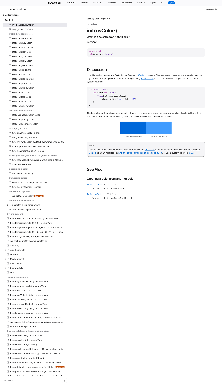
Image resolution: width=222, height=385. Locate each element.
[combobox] (32, 380)
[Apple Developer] (55, 3)
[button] (162, 3)
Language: (210, 9)
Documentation (16, 9)
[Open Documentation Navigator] (4, 9)
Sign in (171, 3)
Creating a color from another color (111, 178)
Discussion (97, 69)
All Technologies (12, 15)
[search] (31, 380)
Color (97, 19)
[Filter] (32, 380)
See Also (95, 169)
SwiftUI (90, 19)
